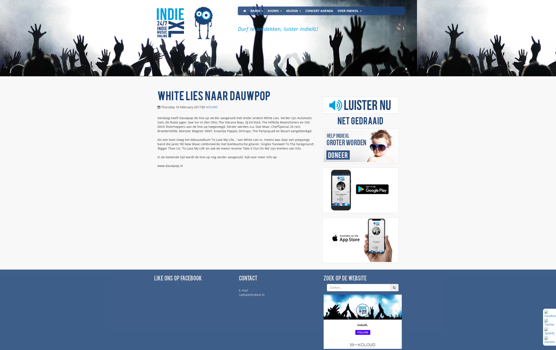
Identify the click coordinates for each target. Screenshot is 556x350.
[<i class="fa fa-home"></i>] (244, 11)
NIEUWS (212, 107)
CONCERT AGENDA (319, 11)
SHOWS (274, 11)
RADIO (255, 11)
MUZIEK (292, 11)
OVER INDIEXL (348, 11)
